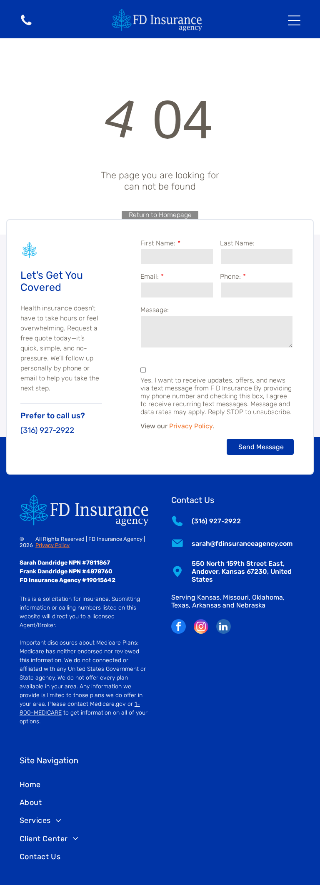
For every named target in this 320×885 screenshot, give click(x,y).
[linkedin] (223, 627)
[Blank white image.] (26, 25)
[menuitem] (160, 784)
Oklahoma (267, 597)
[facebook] (178, 627)
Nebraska (250, 605)
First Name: (157, 243)
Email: (149, 276)
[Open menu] (294, 20)
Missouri (236, 597)
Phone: (230, 276)
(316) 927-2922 (47, 430)
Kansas (208, 597)
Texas (180, 605)
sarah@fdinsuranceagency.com (242, 544)
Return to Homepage (160, 215)
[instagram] (201, 627)
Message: (154, 310)
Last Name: (237, 243)
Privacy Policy (191, 426)
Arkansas (206, 605)
